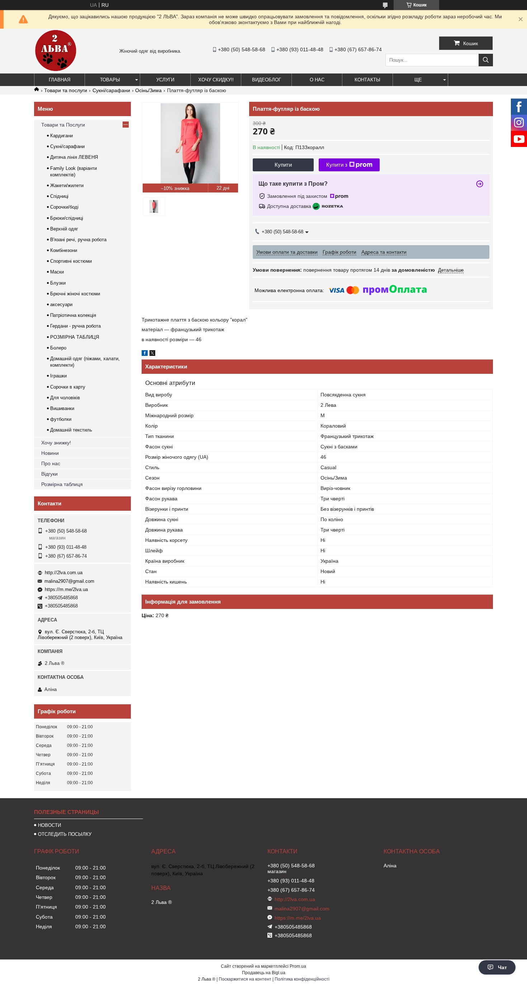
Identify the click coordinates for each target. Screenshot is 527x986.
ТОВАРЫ (110, 79)
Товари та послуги (65, 90)
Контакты (367, 79)
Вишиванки (62, 408)
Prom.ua (298, 966)
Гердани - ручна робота (75, 326)
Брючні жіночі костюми (75, 293)
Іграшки (58, 375)
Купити (283, 165)
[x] (152, 354)
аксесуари (61, 304)
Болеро (58, 348)
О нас (317, 79)
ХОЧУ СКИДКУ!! (216, 79)
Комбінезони (63, 250)
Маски (57, 272)
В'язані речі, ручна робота (78, 239)
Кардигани (61, 135)
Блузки (58, 283)
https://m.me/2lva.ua (66, 589)
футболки (60, 419)
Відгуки (49, 474)
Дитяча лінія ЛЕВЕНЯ (74, 157)
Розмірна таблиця (62, 484)
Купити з (336, 165)
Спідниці (59, 196)
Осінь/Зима (148, 90)
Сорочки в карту (67, 387)
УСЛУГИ (165, 79)
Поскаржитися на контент (245, 979)
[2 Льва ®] (55, 70)
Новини (50, 453)
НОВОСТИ (49, 825)
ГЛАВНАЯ (59, 79)
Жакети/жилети (67, 185)
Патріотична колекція (73, 315)
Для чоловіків (65, 397)
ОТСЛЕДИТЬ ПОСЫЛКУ (64, 834)
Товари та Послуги (63, 125)
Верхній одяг (64, 229)
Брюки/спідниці (66, 218)
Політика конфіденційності (302, 979)
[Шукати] (486, 60)
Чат (502, 967)
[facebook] (145, 354)
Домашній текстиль (71, 430)
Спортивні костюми (71, 261)
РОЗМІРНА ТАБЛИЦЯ (74, 337)
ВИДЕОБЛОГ (266, 79)
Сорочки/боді (64, 207)
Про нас (50, 463)
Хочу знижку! (56, 443)
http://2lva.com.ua (63, 572)
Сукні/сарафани (111, 90)
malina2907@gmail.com (69, 581)
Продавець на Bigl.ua (263, 972)
